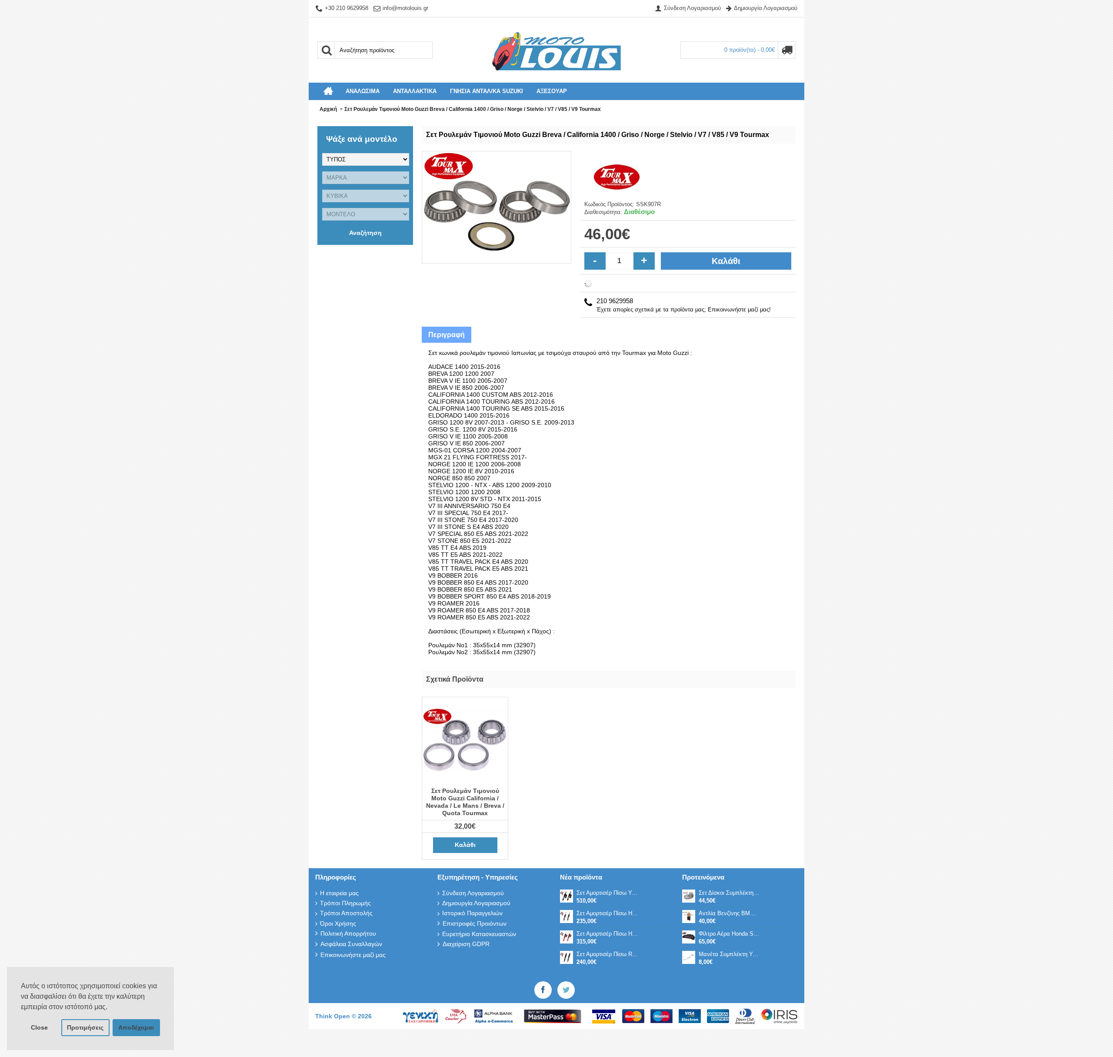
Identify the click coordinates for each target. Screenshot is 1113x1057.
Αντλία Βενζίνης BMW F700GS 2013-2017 (729, 913)
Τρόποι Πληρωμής (345, 903)
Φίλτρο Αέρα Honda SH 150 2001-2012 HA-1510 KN (729, 933)
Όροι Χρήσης (338, 923)
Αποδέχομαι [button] (136, 1027)
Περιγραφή (446, 334)
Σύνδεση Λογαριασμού (473, 893)
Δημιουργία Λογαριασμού (476, 903)
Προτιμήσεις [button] (85, 1027)
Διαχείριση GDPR (466, 943)
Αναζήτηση (365, 232)
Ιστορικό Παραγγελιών (472, 913)
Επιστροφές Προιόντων (475, 923)
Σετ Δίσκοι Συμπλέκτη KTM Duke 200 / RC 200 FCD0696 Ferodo (729, 893)
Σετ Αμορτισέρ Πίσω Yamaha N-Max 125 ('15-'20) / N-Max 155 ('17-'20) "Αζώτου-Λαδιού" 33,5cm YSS (607, 893)
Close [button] (39, 1027)
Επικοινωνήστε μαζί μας (353, 954)
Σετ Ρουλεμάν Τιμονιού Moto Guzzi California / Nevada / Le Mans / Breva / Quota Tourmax (465, 801)
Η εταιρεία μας (339, 893)
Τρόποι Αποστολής (346, 913)
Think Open (333, 1016)
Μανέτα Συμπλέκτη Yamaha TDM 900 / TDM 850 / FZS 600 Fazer (729, 954)
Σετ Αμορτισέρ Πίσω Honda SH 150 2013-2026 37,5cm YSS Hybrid (607, 933)
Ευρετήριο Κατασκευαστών (479, 933)
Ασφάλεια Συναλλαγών (351, 943)
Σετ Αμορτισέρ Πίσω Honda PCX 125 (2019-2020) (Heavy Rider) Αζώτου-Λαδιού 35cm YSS (607, 913)
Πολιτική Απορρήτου (348, 933)
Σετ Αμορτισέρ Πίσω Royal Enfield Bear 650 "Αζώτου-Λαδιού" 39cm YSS (607, 954)
